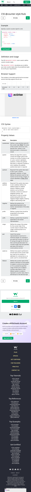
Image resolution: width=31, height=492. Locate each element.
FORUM (13, 473)
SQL (24, 5)
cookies (18, 484)
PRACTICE (15, 366)
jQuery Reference (15, 417)
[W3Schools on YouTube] (10, 314)
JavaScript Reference (15, 404)
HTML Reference (15, 401)
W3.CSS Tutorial (15, 387)
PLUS (15, 352)
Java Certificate (15, 459)
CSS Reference (14, 403)
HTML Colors (15, 413)
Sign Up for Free (8, 338)
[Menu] (2, 5)
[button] (14, 2)
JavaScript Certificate (15, 450)
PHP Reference (14, 411)
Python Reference (14, 407)
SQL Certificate (15, 453)
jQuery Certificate (15, 457)
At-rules (15, 18)
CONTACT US (15, 370)
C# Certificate (15, 462)
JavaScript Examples (15, 427)
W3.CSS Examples (14, 433)
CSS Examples (14, 426)
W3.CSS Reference (14, 408)
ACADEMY (15, 475)
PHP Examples (14, 436)
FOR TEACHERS (15, 363)
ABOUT (17, 473)
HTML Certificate (15, 447)
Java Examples (14, 437)
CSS (11, 5)
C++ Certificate (15, 460)
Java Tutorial (15, 391)
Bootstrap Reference (15, 410)
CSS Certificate (15, 449)
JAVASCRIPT (17, 5)
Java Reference (15, 414)
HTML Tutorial (15, 378)
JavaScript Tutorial (15, 381)
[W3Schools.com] (15, 348)
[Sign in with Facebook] (15, 306)
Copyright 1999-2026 (10, 488)
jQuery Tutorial (15, 394)
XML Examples (14, 439)
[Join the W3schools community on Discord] (15, 314)
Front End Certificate (15, 452)
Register (18, 309)
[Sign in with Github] (19, 306)
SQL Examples (14, 430)
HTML (6, 5)
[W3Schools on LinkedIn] (12, 314)
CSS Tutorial (15, 380)
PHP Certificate (15, 456)
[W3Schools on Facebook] (17, 314)
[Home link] (2, 2)
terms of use (14, 484)
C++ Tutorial (15, 393)
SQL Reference (14, 406)
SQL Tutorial (15, 384)
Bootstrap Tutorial (15, 388)
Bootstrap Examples (15, 434)
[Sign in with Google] (12, 306)
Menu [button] (8, 2)
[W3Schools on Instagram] (19, 314)
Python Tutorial (15, 385)
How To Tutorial (15, 382)
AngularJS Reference (15, 416)
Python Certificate (15, 454)
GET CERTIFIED (15, 359)
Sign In (15, 301)
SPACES (15, 356)
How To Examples (14, 429)
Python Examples (15, 431)
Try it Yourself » (6, 49)
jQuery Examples (15, 440)
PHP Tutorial (15, 390)
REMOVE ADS (15, 117)
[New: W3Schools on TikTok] (21, 314)
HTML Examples (15, 424)
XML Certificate (15, 463)
